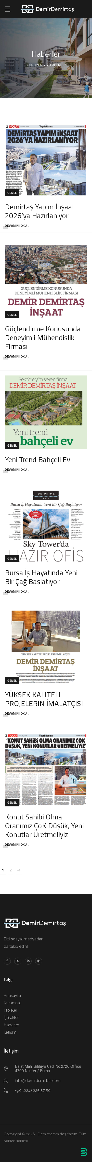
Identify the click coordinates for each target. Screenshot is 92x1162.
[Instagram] (38, 961)
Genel (12, 192)
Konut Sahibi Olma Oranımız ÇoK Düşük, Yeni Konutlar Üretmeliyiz (44, 825)
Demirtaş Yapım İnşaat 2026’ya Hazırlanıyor (40, 211)
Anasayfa (34, 64)
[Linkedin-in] (28, 961)
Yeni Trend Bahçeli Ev (37, 459)
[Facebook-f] (7, 961)
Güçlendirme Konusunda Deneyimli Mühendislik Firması (43, 337)
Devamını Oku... (17, 225)
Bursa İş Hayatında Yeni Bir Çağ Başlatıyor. (41, 577)
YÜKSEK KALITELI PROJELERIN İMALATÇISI (44, 699)
